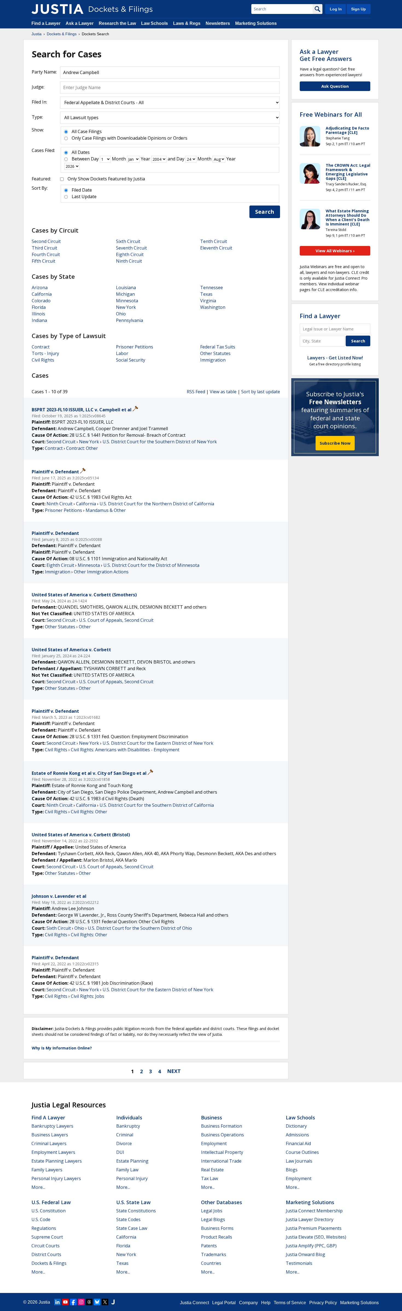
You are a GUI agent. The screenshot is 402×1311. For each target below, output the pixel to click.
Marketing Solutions (256, 23)
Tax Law (209, 1178)
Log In (336, 9)
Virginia (208, 301)
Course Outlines (302, 1152)
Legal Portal (224, 1302)
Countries (211, 1263)
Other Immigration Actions (101, 572)
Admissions (297, 1135)
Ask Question (335, 86)
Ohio (121, 314)
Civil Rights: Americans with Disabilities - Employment (125, 750)
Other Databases (221, 1202)
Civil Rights (43, 360)
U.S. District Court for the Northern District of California (157, 504)
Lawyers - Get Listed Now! (335, 358)
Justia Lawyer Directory (309, 1219)
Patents (209, 1246)
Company (248, 1302)
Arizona (40, 288)
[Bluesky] (97, 1302)
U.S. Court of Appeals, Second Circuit (116, 620)
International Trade (221, 1161)
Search (264, 211)
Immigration (213, 360)
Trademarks (213, 1254)
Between (81, 159)
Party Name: (44, 72)
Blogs (292, 1170)
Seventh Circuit (131, 248)
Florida (39, 307)
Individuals (129, 1117)
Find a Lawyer (45, 23)
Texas (206, 294)
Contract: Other (82, 448)
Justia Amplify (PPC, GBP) (311, 1246)
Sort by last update (260, 392)
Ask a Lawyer (80, 23)
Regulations (43, 1228)
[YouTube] (65, 1302)
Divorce (124, 1143)
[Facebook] (73, 1302)
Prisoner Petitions (134, 347)
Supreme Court (47, 1237)
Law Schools (154, 23)
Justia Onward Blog (305, 1254)
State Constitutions (136, 1211)
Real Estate (212, 1170)
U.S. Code (40, 1219)
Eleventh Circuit (216, 248)
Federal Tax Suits (217, 347)
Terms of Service (290, 1302)
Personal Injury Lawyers (56, 1178)
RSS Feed (196, 392)
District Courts (46, 1254)
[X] (105, 1302)
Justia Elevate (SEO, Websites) (316, 1237)
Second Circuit (46, 241)
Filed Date (82, 190)
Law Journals (299, 1161)
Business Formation (221, 1126)
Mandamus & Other (106, 510)
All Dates (81, 152)
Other (85, 627)
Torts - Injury (45, 353)
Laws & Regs (186, 23)
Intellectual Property (222, 1152)
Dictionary (296, 1126)
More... (38, 1187)
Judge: (38, 87)
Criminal (124, 1135)
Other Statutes (215, 353)
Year (145, 159)
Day (95, 159)
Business (211, 1117)
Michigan (125, 294)
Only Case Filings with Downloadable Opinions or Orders (129, 138)
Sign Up (358, 9)
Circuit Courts (45, 1246)
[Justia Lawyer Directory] (113, 1302)
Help (265, 1302)
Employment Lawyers (53, 1152)
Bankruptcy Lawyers (52, 1126)
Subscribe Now (335, 443)
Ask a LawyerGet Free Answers (326, 55)
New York (126, 307)
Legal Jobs (211, 1211)
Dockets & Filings (48, 1263)
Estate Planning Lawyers (56, 1161)
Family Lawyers (46, 1170)
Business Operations (222, 1135)
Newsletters (218, 23)
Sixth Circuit (128, 241)
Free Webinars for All (331, 114)
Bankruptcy (128, 1126)
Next (174, 1071)
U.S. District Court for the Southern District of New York (160, 442)
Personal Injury (132, 1178)
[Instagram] (81, 1302)
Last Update (84, 196)
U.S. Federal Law (51, 1202)
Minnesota (127, 301)
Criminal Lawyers (48, 1143)
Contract (40, 347)
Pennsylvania (129, 320)
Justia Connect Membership (314, 1211)
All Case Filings (87, 131)
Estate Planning (132, 1161)
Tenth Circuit (213, 241)
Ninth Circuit (129, 261)
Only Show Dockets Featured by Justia (106, 179)
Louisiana (126, 288)
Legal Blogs (213, 1219)
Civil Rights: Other (89, 812)
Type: (37, 117)
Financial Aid (298, 1143)
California (42, 294)
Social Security (130, 360)
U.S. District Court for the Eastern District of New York (158, 743)
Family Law (127, 1170)
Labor (122, 353)
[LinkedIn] (57, 1302)
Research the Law (117, 23)
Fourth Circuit (46, 254)
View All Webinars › (335, 250)
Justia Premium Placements (314, 1228)
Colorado (41, 301)
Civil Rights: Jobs (87, 996)
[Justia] (57, 9)
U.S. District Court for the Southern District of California (157, 805)
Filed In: (39, 102)
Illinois (38, 314)
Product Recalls (216, 1237)
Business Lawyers (49, 1135)
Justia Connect (194, 1302)
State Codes (128, 1219)
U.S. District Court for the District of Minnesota (151, 565)
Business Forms (217, 1228)
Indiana (39, 320)
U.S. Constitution (48, 1211)
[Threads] (89, 1302)
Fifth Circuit (43, 261)
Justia (44, 1302)
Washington (212, 307)
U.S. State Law (133, 1202)
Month (119, 159)
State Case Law (131, 1228)
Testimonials (299, 1263)
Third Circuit (44, 248)
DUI (120, 1152)
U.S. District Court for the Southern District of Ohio (140, 928)
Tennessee (211, 288)
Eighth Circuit (130, 254)
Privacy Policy (323, 1302)
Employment (214, 1143)
